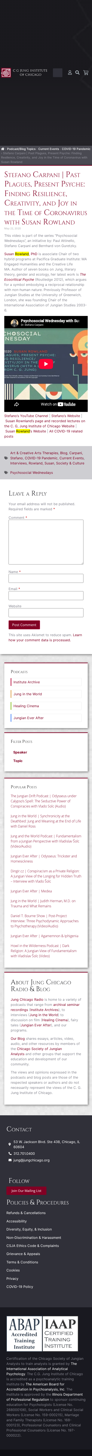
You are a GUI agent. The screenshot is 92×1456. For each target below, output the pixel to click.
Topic (17, 761)
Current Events (48, 149)
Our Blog (18, 1038)
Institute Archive (26, 682)
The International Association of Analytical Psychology (41, 1368)
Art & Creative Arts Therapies (34, 453)
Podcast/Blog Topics (21, 149)
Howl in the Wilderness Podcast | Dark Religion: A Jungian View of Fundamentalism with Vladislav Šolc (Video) (44, 950)
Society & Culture (70, 463)
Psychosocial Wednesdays (31, 472)
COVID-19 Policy (19, 1286)
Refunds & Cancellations (26, 1213)
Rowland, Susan (41, 463)
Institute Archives (44, 1010)
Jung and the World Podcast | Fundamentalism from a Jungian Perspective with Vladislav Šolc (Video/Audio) (46, 841)
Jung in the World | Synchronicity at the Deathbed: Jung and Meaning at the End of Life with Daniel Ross (46, 821)
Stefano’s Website (65, 416)
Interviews (18, 463)
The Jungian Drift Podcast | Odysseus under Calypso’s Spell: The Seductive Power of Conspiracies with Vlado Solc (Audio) (44, 801)
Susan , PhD (20, 254)
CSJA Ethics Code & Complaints (32, 1246)
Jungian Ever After (28, 718)
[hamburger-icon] (57, 72)
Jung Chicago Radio (27, 999)
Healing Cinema (26, 706)
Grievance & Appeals (23, 1254)
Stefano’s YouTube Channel (26, 416)
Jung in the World (27, 694)
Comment (18, 517)
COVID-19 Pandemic (76, 149)
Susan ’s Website (25, 431)
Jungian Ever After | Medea (31, 891)
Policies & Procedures (37, 1202)
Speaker (20, 752)
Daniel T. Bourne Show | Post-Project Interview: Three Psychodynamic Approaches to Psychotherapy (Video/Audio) (45, 920)
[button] (46, 752)
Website (15, 606)
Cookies (13, 1270)
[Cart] (86, 73)
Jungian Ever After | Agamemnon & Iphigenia (44, 936)
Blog (63, 453)
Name (15, 571)
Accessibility (16, 1221)
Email (14, 589)
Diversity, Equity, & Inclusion (29, 1229)
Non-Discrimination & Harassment (33, 1237)
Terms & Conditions (22, 1262)
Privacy (12, 1278)
